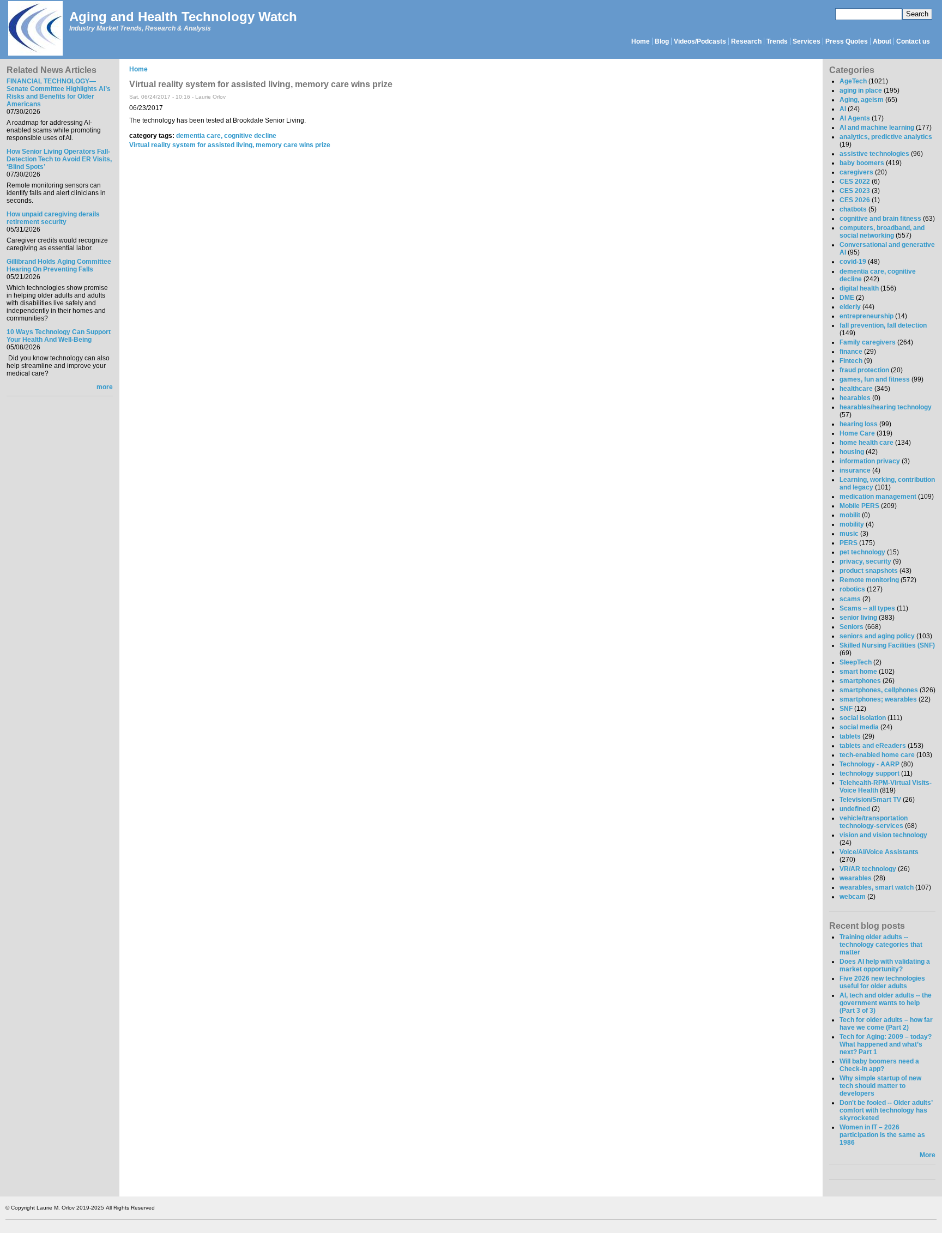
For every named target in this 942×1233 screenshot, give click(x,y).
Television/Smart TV (870, 799)
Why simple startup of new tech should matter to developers (880, 1085)
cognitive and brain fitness (880, 218)
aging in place (861, 90)
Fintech (851, 361)
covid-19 (853, 261)
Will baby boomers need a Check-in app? (879, 1065)
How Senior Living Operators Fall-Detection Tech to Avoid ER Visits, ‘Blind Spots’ (59, 159)
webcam (853, 896)
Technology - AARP (869, 764)
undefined (855, 809)
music (849, 533)
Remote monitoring (869, 580)
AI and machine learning (877, 127)
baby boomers (862, 163)
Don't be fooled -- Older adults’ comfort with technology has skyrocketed (886, 1110)
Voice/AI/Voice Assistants (879, 852)
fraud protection (864, 370)
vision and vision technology (883, 835)
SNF (846, 708)
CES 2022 (855, 181)
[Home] (35, 29)
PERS (849, 543)
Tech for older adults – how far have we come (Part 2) (886, 1023)
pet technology (862, 552)
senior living (858, 617)
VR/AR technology (868, 869)
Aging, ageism (862, 100)
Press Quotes (846, 41)
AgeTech (853, 81)
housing (852, 452)
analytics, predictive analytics (886, 137)
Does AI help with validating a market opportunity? (885, 965)
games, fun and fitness (875, 379)
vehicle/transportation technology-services (874, 822)
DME (847, 297)
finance (851, 351)
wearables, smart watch (877, 887)
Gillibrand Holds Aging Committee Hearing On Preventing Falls (59, 265)
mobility (852, 524)
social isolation (863, 718)
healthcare (856, 388)
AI (843, 109)
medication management (878, 496)
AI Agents (855, 118)
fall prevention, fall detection (883, 325)
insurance (855, 470)
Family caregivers (868, 342)
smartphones (860, 681)
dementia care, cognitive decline (226, 136)
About (882, 41)
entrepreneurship (866, 316)
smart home (858, 671)
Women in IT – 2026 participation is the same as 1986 (882, 1134)
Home (640, 41)
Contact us (913, 41)
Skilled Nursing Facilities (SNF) (887, 645)
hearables (855, 398)
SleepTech (856, 662)
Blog (662, 41)
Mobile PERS (859, 506)
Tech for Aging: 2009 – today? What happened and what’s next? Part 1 (886, 1044)
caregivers (856, 172)
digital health (859, 288)
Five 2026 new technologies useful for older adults (882, 982)
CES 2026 (855, 200)
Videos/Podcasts (700, 41)
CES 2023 (855, 191)
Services (806, 41)
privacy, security (865, 561)
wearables (856, 878)
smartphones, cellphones (879, 690)
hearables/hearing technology (886, 407)
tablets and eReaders (873, 746)
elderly (850, 307)
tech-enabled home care (877, 755)
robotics (852, 589)
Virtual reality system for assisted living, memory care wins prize (229, 145)
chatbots (853, 209)
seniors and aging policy (877, 636)
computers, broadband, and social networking (882, 231)
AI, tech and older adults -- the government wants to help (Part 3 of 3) (886, 1003)
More (927, 1155)
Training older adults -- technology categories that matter (881, 944)
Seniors (851, 627)
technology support (869, 773)
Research (746, 41)
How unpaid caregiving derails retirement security (53, 218)
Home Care (857, 433)
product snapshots (869, 571)
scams (850, 599)
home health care (866, 442)
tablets (850, 736)
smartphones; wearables (878, 699)
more (104, 387)
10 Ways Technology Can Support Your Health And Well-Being (59, 335)
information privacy (870, 461)
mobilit (850, 515)
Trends (777, 41)
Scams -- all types (867, 608)
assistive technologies (874, 154)
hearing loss (859, 424)
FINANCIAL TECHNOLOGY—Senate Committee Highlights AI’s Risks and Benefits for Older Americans (59, 92)
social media (859, 727)
